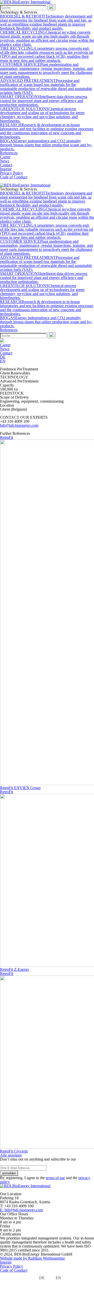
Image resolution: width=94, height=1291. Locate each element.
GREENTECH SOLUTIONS (42, 115)
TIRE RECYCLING (46, 54)
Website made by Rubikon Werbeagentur (32, 1258)
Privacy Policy (11, 173)
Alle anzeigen (11, 1155)
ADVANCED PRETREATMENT (46, 86)
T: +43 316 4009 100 (17, 1206)
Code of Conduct (13, 177)
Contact (6, 165)
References (9, 153)
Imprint (6, 169)
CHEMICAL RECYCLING (47, 38)
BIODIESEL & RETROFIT (46, 22)
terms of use (55, 1178)
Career (5, 157)
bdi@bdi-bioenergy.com (19, 425)
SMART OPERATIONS (43, 100)
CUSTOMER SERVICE (46, 70)
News (4, 161)
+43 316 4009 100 (14, 421)
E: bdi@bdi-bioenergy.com (21, 1210)
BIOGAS (46, 145)
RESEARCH (46, 131)
